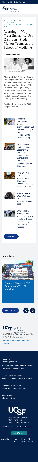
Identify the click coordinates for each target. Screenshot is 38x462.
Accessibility (5, 439)
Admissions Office (8, 398)
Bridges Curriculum (9, 378)
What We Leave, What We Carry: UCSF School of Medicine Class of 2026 (24, 198)
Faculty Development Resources (14, 388)
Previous (26, 310)
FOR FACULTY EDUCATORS (12, 385)
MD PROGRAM (7, 395)
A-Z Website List (30, 441)
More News (11, 236)
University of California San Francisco (13, 2)
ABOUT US (6, 359)
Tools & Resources (25, 378)
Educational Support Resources (13, 369)
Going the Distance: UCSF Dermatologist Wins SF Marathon (17, 286)
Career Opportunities (10, 362)
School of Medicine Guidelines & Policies (17, 365)
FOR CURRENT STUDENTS (12, 376)
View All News (10, 310)
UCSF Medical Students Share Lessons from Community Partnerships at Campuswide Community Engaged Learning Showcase (24, 155)
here (19, 104)
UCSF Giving (19, 433)
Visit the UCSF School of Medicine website (16, 342)
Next (32, 310)
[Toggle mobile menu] (35, 9)
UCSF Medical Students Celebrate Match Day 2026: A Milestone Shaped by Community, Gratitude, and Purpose (25, 219)
